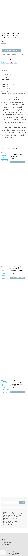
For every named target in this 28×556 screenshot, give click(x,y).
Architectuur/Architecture (11, 54)
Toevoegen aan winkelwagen (11, 50)
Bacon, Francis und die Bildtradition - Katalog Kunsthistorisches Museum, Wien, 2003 (17, 383)
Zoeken (5, 499)
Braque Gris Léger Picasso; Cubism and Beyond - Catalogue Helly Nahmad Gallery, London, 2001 (17, 269)
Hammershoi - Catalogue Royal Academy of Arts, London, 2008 (16, 154)
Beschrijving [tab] (4, 70)
